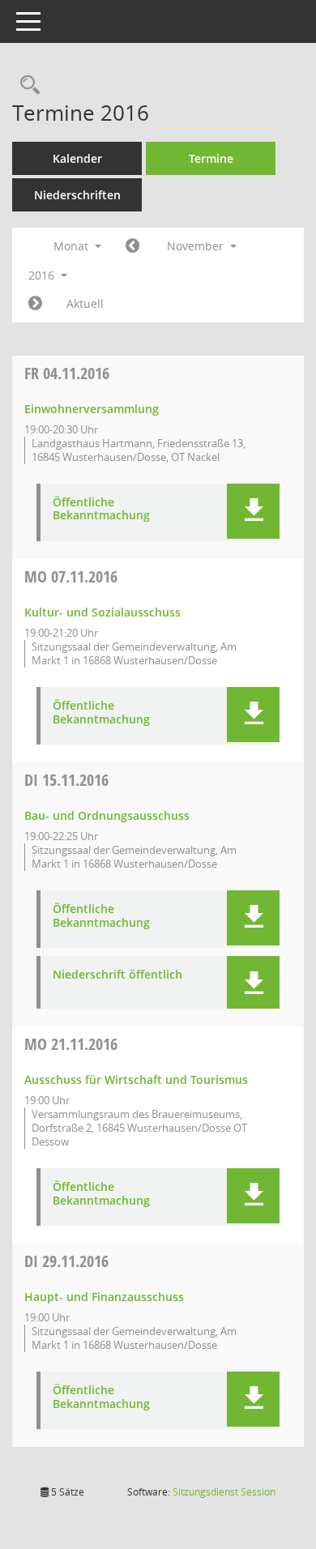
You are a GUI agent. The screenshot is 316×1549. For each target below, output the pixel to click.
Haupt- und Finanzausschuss (104, 1296)
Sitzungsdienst (224, 1492)
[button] (253, 511)
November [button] (197, 246)
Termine (211, 158)
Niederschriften (77, 195)
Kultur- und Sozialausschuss (102, 612)
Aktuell (85, 303)
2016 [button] (43, 275)
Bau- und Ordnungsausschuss (107, 815)
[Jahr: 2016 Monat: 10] (132, 246)
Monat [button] (72, 246)
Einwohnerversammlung (91, 408)
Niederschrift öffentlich (117, 975)
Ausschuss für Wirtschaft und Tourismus (136, 1079)
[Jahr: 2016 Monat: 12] (35, 303)
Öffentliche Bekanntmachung (101, 509)
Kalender (77, 158)
